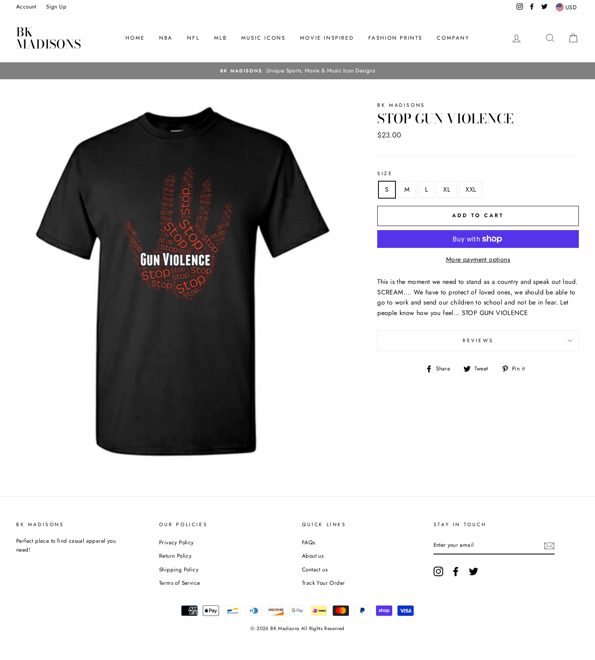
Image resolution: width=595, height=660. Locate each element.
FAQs (308, 542)
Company (453, 38)
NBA (166, 38)
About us (312, 556)
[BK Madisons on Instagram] (438, 571)
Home (134, 38)
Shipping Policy (178, 569)
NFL (193, 38)
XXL (470, 189)
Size (385, 173)
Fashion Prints (395, 38)
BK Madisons (48, 38)
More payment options (478, 259)
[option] (297, 70)
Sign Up (56, 6)
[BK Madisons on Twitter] (473, 571)
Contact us (314, 569)
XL (446, 189)
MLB (220, 38)
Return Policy (175, 556)
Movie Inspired (327, 38)
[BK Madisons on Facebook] (456, 571)
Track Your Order (323, 583)
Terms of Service (179, 583)
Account (26, 6)
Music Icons (263, 38)
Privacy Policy (176, 542)
